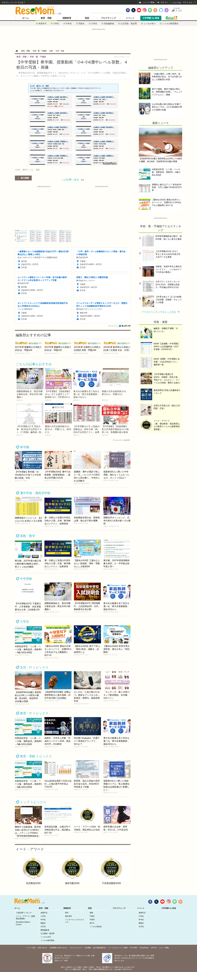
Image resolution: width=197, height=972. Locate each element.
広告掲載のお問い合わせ (58, 947)
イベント (130, 18)
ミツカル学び (149, 23)
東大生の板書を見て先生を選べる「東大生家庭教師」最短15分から (86, 394)
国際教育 (67, 18)
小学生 (56, 23)
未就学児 (42, 23)
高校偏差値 (109, 23)
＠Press (154, 947)
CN (180, 10)
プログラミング (108, 18)
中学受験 (26, 578)
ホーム (25, 18)
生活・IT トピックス (34, 667)
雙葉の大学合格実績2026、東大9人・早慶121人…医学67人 (58, 429)
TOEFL (92, 920)
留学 (67, 913)
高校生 (81, 23)
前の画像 (25, 178)
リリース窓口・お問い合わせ (36, 947)
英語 (87, 18)
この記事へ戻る (73, 179)
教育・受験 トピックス (36, 756)
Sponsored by (113, 326)
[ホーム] (17, 51)
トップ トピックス (33, 802)
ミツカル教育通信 (170, 23)
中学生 (69, 23)
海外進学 (68, 916)
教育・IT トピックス (34, 713)
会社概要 (88, 947)
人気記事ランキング (24, 913)
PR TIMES (133, 947)
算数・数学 (27, 535)
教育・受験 (46, 18)
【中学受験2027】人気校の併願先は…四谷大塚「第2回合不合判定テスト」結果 (86, 429)
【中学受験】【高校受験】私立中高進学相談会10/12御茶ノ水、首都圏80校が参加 (115, 429)
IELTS (92, 923)
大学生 (94, 23)
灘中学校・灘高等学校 (35, 493)
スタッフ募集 (164, 947)
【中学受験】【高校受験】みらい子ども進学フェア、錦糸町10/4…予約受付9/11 (58, 394)
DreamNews (144, 947)
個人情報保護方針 (99, 947)
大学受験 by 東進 (151, 18)
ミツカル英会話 (96, 927)
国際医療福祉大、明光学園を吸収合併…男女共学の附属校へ (30, 394)
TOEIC (92, 916)
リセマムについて (75, 947)
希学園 (24, 447)
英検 (91, 913)
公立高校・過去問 (129, 23)
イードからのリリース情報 (117, 947)
